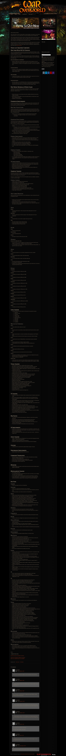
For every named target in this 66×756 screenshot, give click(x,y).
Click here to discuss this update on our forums (17, 655)
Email (42, 53)
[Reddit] (43, 74)
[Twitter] (46, 74)
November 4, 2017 (23, 745)
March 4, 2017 (22, 680)
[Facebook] (48, 74)
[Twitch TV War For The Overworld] (53, 74)
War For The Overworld (35, 6)
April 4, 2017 (22, 724)
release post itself (19, 45)
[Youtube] (51, 74)
